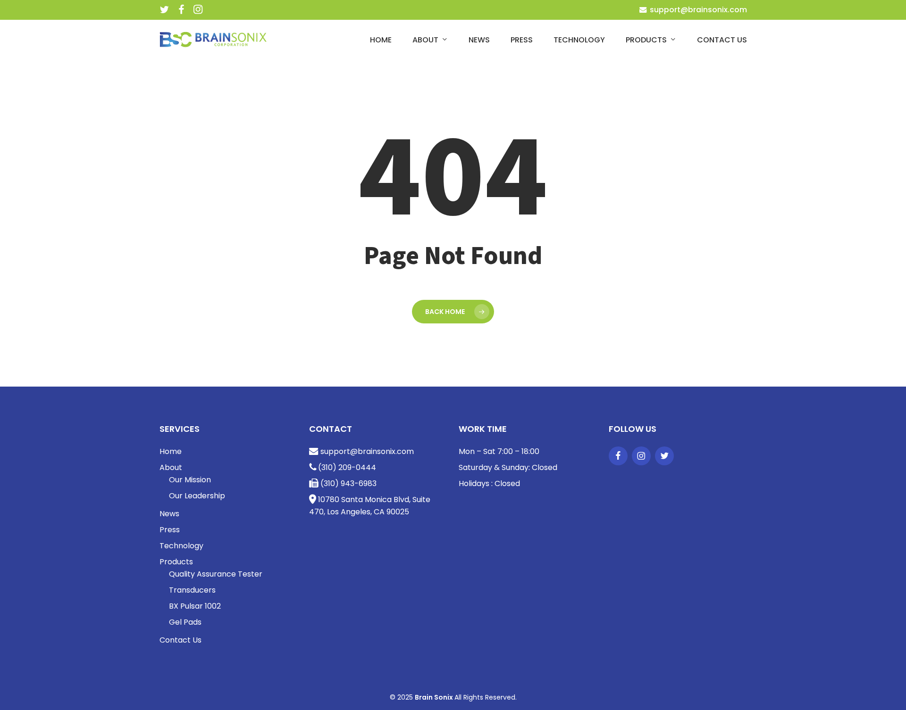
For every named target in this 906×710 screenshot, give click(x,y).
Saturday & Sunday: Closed (508, 467)
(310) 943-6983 (348, 483)
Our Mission (190, 479)
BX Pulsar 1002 (195, 606)
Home (170, 451)
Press (169, 529)
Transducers (192, 590)
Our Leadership (197, 495)
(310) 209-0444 (346, 467)
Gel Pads (185, 622)
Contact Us (180, 640)
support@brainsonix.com (697, 9)
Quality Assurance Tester (215, 574)
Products (176, 561)
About (170, 467)
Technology (181, 545)
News (169, 513)
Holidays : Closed (489, 483)
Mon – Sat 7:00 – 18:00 (499, 451)
